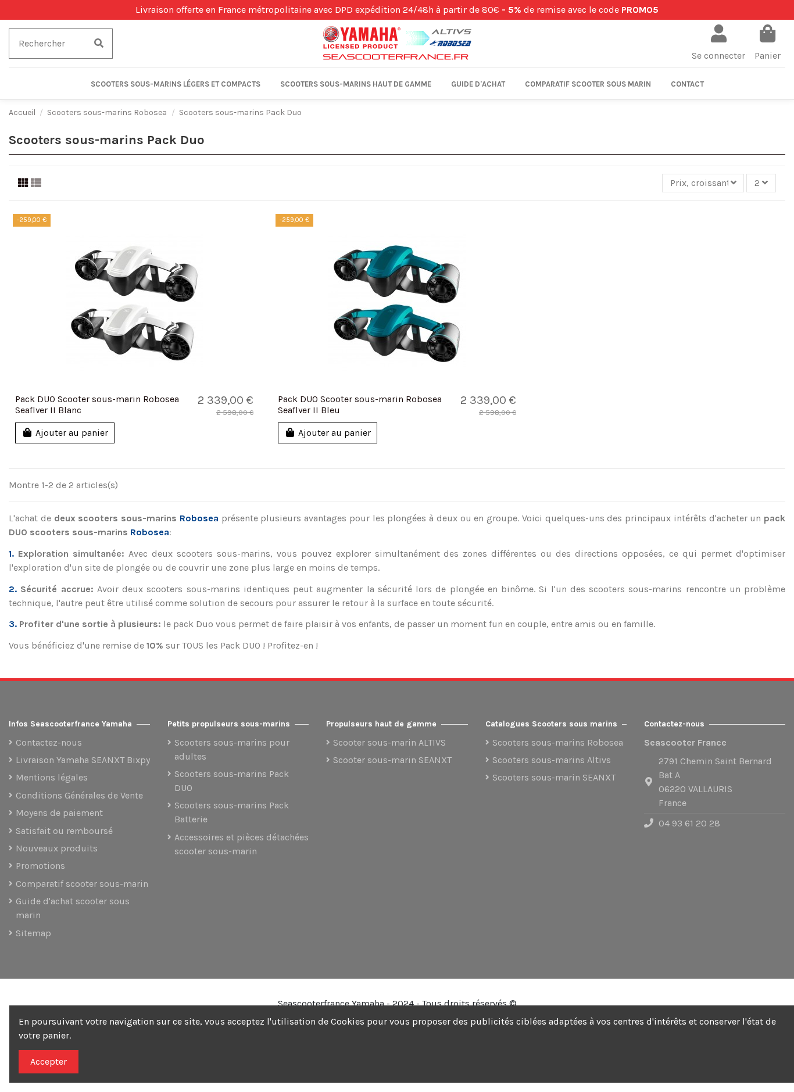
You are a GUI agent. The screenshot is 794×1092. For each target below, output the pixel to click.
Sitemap (33, 933)
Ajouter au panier (71, 432)
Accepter (48, 1061)
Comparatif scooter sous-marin (82, 883)
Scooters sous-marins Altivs (551, 759)
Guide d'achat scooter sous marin (73, 908)
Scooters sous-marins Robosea (557, 742)
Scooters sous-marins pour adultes (231, 749)
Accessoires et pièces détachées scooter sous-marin (241, 844)
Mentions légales (52, 777)
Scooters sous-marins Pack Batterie (231, 812)
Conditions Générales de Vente (79, 795)
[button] (175, 83)
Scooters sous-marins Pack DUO (231, 780)
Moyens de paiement (59, 812)
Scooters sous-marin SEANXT (554, 777)
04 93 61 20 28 (689, 823)
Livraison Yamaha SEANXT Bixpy (83, 759)
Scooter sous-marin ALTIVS (389, 742)
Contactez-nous (49, 742)
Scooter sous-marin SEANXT (392, 759)
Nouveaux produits (57, 848)
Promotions (40, 865)
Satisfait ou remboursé (64, 830)
